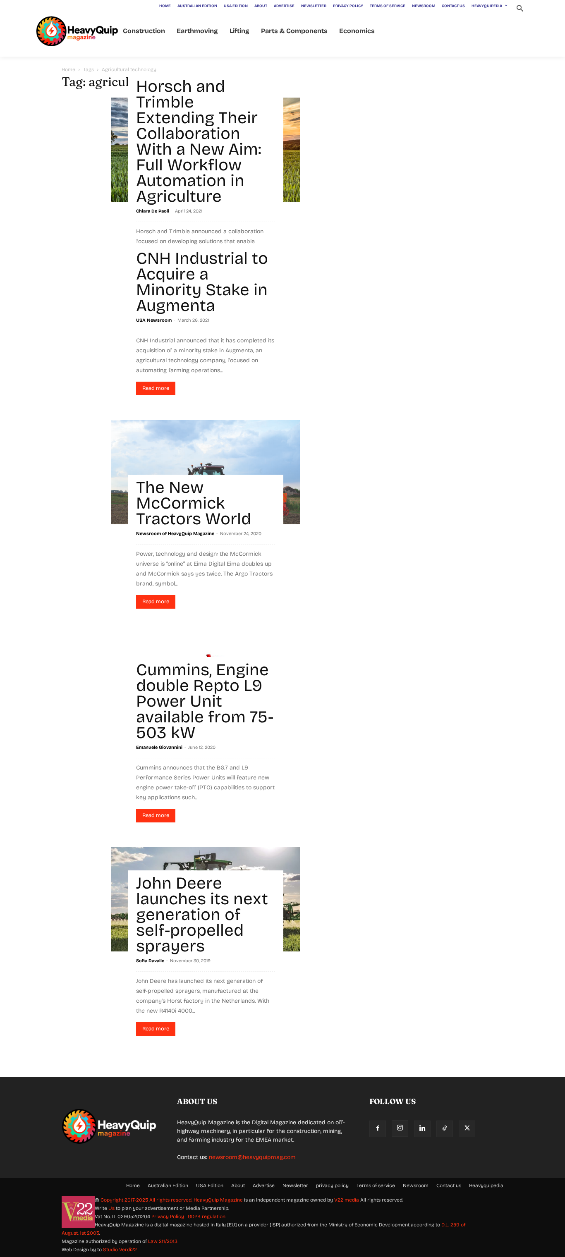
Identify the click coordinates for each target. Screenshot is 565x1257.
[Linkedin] (422, 1129)
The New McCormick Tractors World (193, 503)
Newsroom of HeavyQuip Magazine (175, 533)
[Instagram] (400, 1128)
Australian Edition (168, 1185)
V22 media (346, 1200)
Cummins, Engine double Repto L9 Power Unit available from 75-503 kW (204, 701)
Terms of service (376, 1185)
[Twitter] (467, 1129)
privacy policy (332, 1185)
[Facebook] (377, 1129)
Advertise (264, 1185)
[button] (519, 9)
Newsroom (416, 1185)
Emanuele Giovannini (159, 747)
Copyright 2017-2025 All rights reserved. (147, 1200)
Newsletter (295, 1185)
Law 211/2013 (162, 1241)
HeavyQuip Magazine (218, 1200)
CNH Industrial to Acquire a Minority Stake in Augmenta (202, 282)
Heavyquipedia (486, 1185)
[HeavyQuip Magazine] (77, 31)
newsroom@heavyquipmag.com (252, 1157)
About (238, 1185)
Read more (155, 388)
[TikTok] (444, 1129)
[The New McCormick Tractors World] (205, 472)
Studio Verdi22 (120, 1249)
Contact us (448, 1185)
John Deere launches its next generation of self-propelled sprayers (202, 914)
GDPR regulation (206, 1216)
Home (68, 69)
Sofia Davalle (150, 960)
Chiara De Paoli (152, 211)
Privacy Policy (167, 1216)
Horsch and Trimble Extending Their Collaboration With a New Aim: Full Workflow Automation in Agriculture (198, 141)
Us (111, 1208)
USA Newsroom (154, 320)
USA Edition (209, 1185)
